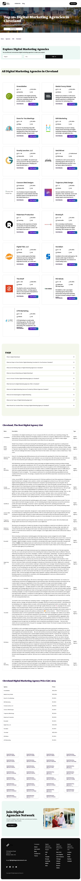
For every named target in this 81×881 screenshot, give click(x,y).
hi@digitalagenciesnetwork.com (18, 860)
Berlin (68, 854)
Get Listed (37, 849)
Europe (47, 859)
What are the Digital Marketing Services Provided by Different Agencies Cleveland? (28, 389)
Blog (23, 4)
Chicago (58, 859)
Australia (47, 861)
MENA (46, 863)
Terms (36, 856)
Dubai (68, 857)
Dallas (58, 868)
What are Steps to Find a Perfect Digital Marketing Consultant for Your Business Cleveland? (30, 362)
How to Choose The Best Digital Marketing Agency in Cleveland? (23, 379)
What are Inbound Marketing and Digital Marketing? (20, 373)
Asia (46, 866)
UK (46, 854)
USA (46, 852)
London (69, 852)
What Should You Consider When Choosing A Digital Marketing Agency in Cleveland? (28, 406)
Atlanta (58, 861)
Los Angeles (59, 854)
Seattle (58, 863)
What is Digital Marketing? (13, 357)
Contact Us (37, 854)
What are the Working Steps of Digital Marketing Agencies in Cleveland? (25, 368)
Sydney (69, 859)
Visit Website (20, 104)
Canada (47, 857)
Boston (58, 866)
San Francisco (60, 857)
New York (58, 852)
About (35, 847)
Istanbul (69, 861)
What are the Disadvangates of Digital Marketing (19, 395)
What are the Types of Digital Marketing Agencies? (19, 400)
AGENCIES (17, 4)
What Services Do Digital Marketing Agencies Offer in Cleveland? (23, 384)
